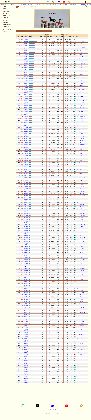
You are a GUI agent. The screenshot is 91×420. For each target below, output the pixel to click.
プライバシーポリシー (52, 409)
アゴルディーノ (80, 43)
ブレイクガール (80, 120)
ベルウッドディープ (81, 224)
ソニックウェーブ (80, 341)
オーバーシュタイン (81, 349)
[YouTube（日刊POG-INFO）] (64, 2)
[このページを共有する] (86, 6)
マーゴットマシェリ (81, 246)
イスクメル (79, 171)
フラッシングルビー (81, 343)
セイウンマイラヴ (80, 102)
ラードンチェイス (80, 186)
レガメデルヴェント (81, 63)
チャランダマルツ (80, 158)
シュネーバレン (80, 133)
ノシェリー (79, 298)
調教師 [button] (25, 36)
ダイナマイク (79, 329)
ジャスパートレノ (80, 89)
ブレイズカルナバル (81, 310)
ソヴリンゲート (80, 352)
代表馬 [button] (76, 36)
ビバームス (79, 281)
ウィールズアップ (80, 305)
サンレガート (79, 255)
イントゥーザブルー (81, 299)
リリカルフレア (80, 111)
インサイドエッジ (80, 138)
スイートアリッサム (81, 215)
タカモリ (78, 166)
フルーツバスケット (81, 47)
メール (53, 413)
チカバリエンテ (80, 83)
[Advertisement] (52, 393)
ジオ (77, 233)
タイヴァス (79, 188)
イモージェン (79, 59)
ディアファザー (80, 327)
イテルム (78, 228)
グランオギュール (80, 94)
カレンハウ (79, 72)
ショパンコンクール (81, 259)
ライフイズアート (80, 213)
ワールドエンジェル (81, 144)
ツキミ (78, 76)
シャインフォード (80, 330)
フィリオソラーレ (80, 180)
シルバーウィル (80, 61)
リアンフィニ (79, 285)
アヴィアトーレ (80, 87)
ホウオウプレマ (80, 208)
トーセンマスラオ (80, 248)
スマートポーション (81, 193)
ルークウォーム (80, 48)
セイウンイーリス (80, 226)
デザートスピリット (81, 116)
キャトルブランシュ (81, 268)
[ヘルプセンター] (69, 2)
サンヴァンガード (80, 292)
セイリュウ (79, 197)
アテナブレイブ (80, 142)
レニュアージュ (80, 189)
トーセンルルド (80, 153)
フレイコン (79, 45)
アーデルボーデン (80, 96)
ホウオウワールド (80, 100)
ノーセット (79, 98)
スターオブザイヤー (81, 199)
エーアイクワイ (80, 175)
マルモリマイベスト (81, 177)
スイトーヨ (79, 283)
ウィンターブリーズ (81, 80)
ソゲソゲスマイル (80, 354)
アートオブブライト (81, 254)
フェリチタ (79, 37)
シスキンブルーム (80, 67)
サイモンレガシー (80, 206)
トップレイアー (80, 182)
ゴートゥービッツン (81, 307)
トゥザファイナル (80, 118)
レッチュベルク (80, 39)
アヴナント (79, 336)
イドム (78, 351)
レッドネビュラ (80, 235)
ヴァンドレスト (80, 169)
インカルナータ (80, 157)
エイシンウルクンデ (81, 340)
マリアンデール (80, 232)
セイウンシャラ (80, 140)
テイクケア (79, 296)
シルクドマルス (80, 219)
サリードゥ (79, 250)
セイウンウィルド (80, 321)
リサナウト (79, 122)
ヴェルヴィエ (79, 303)
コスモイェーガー (80, 91)
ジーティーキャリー (81, 78)
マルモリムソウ (80, 151)
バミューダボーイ (80, 338)
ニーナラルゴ (79, 257)
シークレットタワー (81, 237)
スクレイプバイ (80, 230)
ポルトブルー (79, 210)
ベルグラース (79, 263)
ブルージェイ (79, 65)
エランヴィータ (80, 131)
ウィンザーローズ (80, 334)
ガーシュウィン (80, 276)
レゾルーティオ (80, 217)
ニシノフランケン (80, 222)
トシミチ (78, 162)
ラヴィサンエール (80, 149)
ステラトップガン (80, 105)
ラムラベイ (79, 167)
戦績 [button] (51, 36)
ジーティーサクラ (80, 164)
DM (49, 413)
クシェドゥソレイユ (81, 314)
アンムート (79, 135)
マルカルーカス (80, 103)
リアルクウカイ (80, 286)
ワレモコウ (79, 261)
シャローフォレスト (81, 195)
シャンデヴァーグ (80, 85)
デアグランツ (79, 50)
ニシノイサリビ (80, 74)
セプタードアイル (80, 127)
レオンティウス (80, 113)
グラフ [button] (30, 36)
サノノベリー (79, 316)
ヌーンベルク (79, 52)
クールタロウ (79, 160)
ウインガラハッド (80, 204)
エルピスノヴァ (80, 332)
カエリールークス (80, 41)
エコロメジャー (80, 211)
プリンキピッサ (80, 125)
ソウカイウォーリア (81, 312)
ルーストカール (80, 308)
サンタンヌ (79, 345)
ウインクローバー (80, 325)
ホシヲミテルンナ (80, 221)
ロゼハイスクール (80, 323)
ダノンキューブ (80, 288)
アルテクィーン (80, 243)
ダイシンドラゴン (80, 81)
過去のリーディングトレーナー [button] (33, 30)
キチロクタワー (80, 265)
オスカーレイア (80, 173)
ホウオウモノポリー (81, 200)
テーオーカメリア (80, 266)
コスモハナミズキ (80, 136)
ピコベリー (79, 202)
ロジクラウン (79, 109)
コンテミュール (80, 184)
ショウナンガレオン (81, 129)
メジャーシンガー (80, 347)
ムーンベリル (79, 147)
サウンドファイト (80, 241)
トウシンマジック (80, 70)
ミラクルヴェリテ (80, 301)
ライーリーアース (80, 191)
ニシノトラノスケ (80, 107)
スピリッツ (79, 318)
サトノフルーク (80, 294)
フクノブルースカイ (81, 319)
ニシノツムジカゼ (80, 270)
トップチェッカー (80, 56)
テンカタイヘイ (80, 146)
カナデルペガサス (80, 124)
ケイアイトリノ (80, 274)
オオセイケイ (79, 54)
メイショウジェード (81, 244)
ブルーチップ (79, 155)
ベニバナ (78, 92)
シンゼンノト (79, 272)
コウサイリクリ (80, 290)
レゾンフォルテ (80, 114)
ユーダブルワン (80, 178)
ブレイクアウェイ (80, 69)
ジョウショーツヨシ (81, 277)
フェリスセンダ (80, 279)
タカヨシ (78, 239)
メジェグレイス (80, 252)
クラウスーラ (79, 58)
